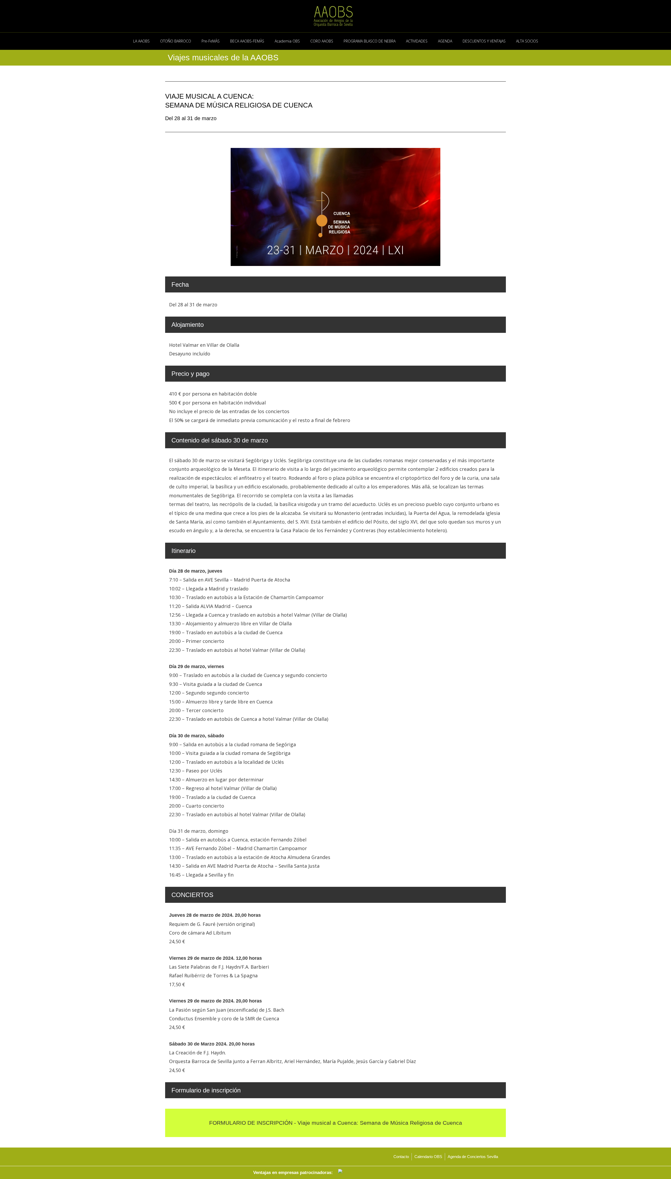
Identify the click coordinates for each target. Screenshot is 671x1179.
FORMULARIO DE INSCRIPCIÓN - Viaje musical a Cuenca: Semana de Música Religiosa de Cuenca (335, 1123)
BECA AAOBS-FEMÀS (247, 41)
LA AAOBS (141, 41)
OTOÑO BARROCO (175, 41)
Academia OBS (287, 41)
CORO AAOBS (321, 41)
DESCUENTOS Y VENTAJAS (484, 41)
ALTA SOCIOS (527, 41)
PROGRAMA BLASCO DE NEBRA (370, 41)
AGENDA (445, 41)
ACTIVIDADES (417, 41)
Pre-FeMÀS (211, 41)
